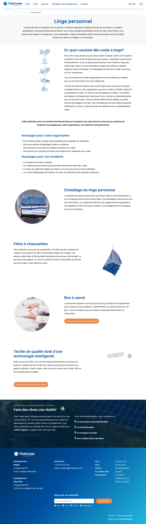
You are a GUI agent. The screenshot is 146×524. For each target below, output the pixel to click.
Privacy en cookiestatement (120, 519)
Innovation (119, 475)
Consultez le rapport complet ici (28, 435)
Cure (35, 4)
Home (15, 12)
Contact (84, 4)
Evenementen (86, 506)
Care (27, 4)
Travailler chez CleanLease (64, 4)
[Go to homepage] (12, 3)
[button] (132, 4)
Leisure (44, 4)
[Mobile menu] (141, 4)
